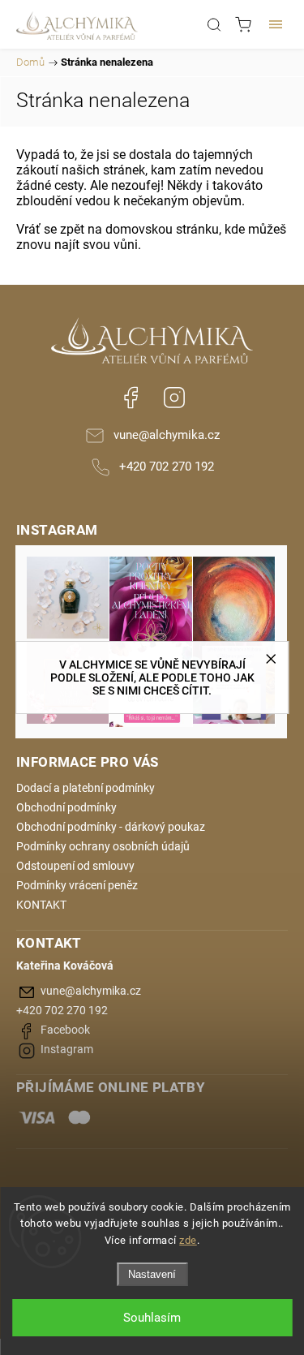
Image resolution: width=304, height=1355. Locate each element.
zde (188, 1240)
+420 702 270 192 (166, 466)
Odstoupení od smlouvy (75, 865)
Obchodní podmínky (66, 807)
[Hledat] (214, 24)
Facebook (130, 397)
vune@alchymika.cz (166, 435)
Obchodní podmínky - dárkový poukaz (110, 826)
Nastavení (152, 1274)
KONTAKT (41, 904)
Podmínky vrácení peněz (77, 885)
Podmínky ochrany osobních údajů (103, 846)
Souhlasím (152, 1317)
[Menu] (275, 24)
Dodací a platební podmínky (85, 787)
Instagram (174, 397)
